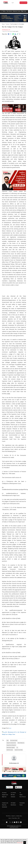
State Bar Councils (10, 749)
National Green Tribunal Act (11, 745)
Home (3, 24)
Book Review (13, 804)
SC (17, 747)
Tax (20, 792)
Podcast (21, 804)
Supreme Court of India (18, 749)
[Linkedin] (15, 34)
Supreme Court (16, 11)
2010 (7, 740)
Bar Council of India (13, 740)
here (10, 728)
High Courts (24, 11)
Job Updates (13, 802)
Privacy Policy (20, 842)
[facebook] (8, 34)
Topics (4, 11)
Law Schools (13, 792)
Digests (21, 794)
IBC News (13, 794)
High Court (4, 796)
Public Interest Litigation (11, 747)
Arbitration (13, 796)
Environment (22, 802)
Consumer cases (5, 802)
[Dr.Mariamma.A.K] (14, 758)
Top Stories (9, 11)
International (4, 806)
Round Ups (4, 804)
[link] (17, 34)
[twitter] (10, 34)
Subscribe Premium (23, 2)
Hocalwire (16, 827)
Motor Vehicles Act (21, 742)
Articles (7, 24)
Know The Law (23, 796)
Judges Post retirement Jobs (11, 742)
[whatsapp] (13, 34)
